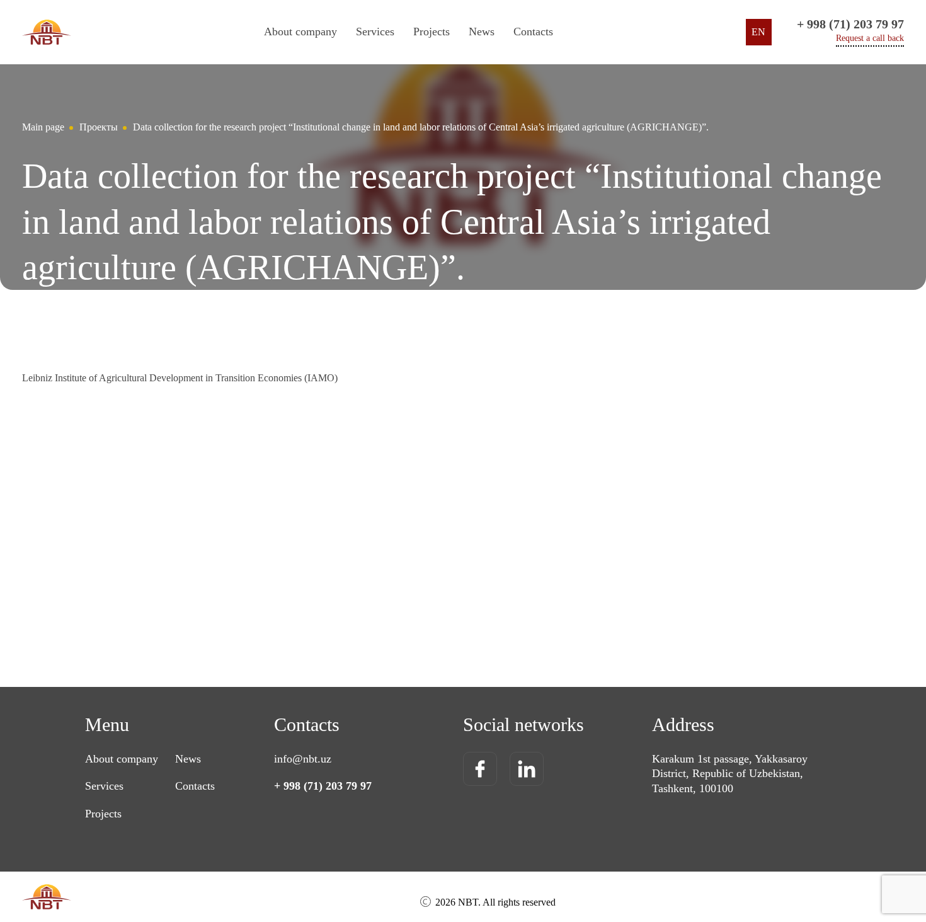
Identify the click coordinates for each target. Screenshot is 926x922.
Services (104, 786)
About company (300, 31)
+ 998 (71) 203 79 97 (850, 24)
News (481, 31)
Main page (43, 127)
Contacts (533, 31)
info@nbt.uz (302, 758)
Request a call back (870, 38)
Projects (431, 31)
